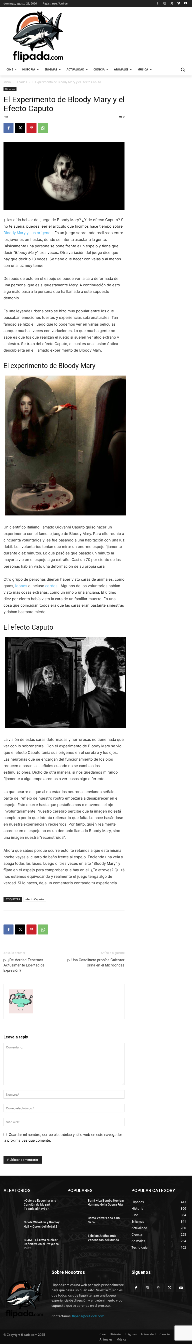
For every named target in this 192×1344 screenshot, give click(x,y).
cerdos (51, 585)
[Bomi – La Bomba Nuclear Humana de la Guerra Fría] (76, 1205)
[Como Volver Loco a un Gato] (76, 1222)
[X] (172, 3)
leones (21, 585)
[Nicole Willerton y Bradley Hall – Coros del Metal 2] (12, 1226)
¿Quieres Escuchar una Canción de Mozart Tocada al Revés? (40, 1205)
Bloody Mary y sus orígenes (28, 232)
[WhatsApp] (43, 128)
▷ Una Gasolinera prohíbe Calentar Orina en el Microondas (96, 962)
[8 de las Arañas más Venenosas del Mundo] (76, 1240)
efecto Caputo (35, 899)
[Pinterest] (31, 128)
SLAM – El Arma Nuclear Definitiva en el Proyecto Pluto (41, 1244)
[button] (182, 69)
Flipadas (21, 82)
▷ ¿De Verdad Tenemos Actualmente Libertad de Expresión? (24, 965)
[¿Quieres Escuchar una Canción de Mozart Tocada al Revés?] (12, 1205)
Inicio (7, 82)
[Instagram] (165, 3)
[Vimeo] (179, 3)
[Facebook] (158, 3)
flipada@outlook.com (88, 1316)
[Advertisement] (130, 36)
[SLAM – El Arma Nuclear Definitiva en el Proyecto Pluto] (12, 1244)
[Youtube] (185, 3)
